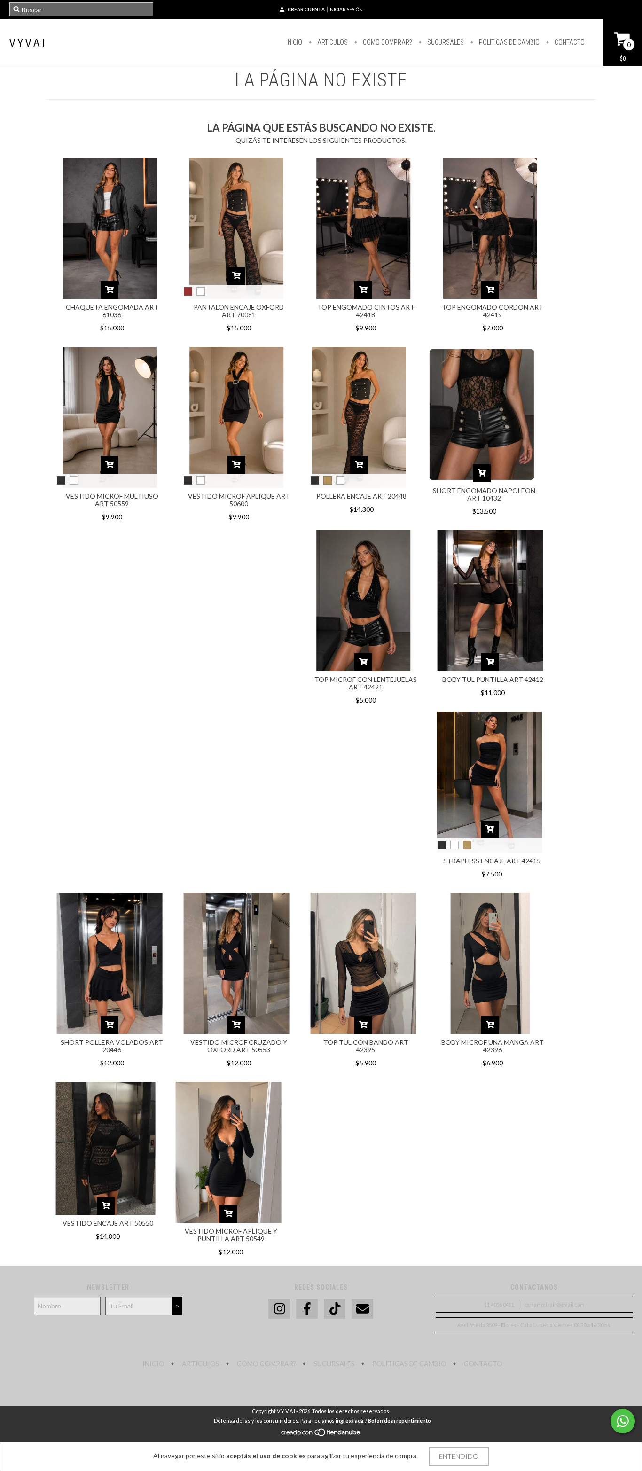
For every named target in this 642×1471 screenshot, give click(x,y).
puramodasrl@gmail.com (554, 1304)
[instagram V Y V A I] (279, 1309)
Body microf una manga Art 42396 (492, 1046)
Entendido (458, 1456)
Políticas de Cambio (509, 42)
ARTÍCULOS (332, 42)
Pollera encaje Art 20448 (361, 496)
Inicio (294, 42)
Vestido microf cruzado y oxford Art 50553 (238, 1046)
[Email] (362, 1309)
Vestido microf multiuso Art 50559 (112, 500)
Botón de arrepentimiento (399, 1420)
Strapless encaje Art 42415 (491, 861)
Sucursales (445, 42)
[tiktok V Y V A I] (334, 1309)
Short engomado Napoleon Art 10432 (484, 494)
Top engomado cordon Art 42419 (492, 311)
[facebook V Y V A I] (307, 1309)
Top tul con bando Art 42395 (365, 1046)
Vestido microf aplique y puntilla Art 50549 (231, 1235)
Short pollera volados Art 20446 (112, 1046)
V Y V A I (27, 42)
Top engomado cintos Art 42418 (366, 311)
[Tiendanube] (321, 1435)
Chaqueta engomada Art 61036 (112, 311)
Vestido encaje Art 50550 (108, 1223)
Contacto (569, 42)
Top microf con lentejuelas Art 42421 (365, 683)
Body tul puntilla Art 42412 (492, 679)
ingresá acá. (350, 1420)
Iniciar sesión (346, 9)
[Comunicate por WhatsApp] (623, 1421)
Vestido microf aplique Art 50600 (239, 500)
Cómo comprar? (386, 42)
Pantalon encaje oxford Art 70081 (239, 311)
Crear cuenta (306, 9)
